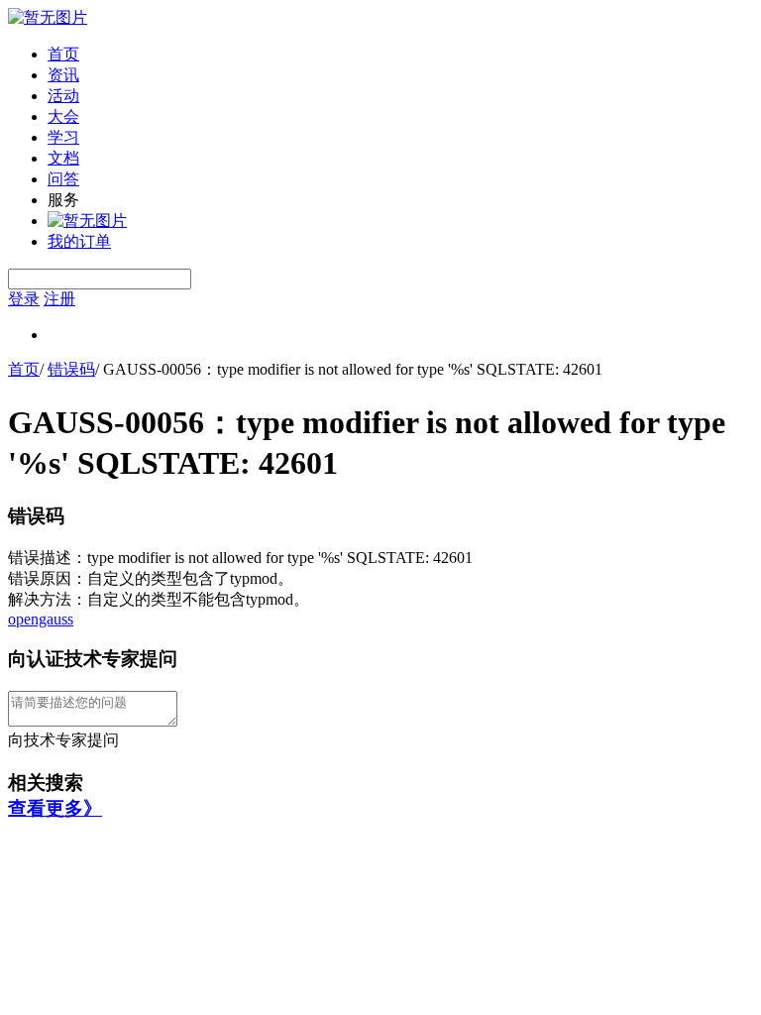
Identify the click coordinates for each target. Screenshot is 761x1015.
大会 (63, 116)
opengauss (40, 619)
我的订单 (79, 241)
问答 (63, 178)
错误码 (71, 369)
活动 (63, 95)
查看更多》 (55, 808)
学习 (63, 137)
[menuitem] (400, 55)
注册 (59, 298)
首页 (63, 54)
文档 (63, 158)
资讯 (63, 74)
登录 (24, 298)
